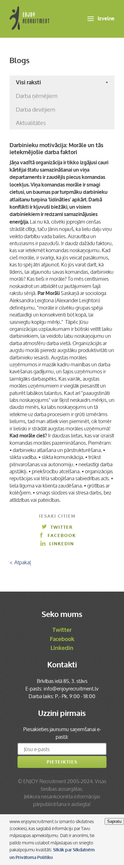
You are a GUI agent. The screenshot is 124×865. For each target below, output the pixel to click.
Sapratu (114, 821)
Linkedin (61, 544)
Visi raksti (28, 82)
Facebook (62, 536)
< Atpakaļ (20, 562)
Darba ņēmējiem (37, 95)
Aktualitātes (31, 122)
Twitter (62, 527)
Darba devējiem (35, 109)
